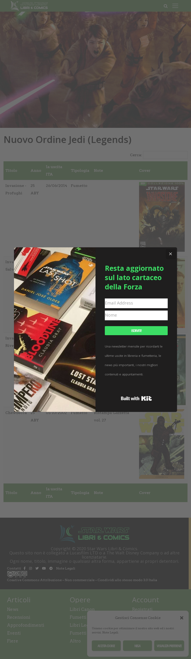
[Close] (170, 253)
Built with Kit (136, 398)
